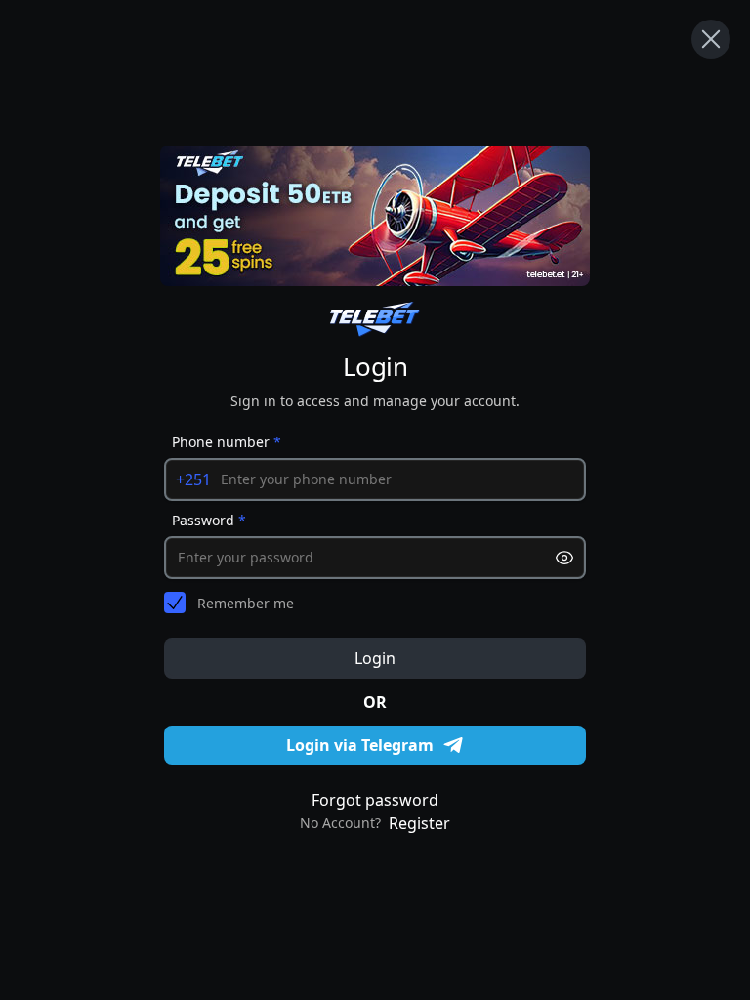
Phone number (226, 442)
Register (419, 823)
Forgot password (375, 800)
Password (209, 520)
